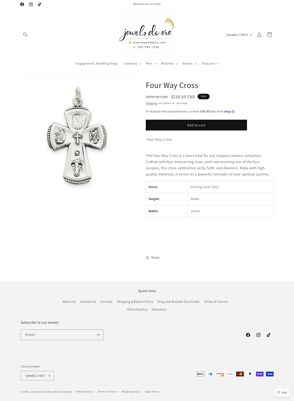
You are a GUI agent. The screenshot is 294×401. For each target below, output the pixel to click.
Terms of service (107, 391)
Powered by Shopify (60, 391)
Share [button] (155, 257)
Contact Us (88, 302)
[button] (26, 35)
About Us (69, 302)
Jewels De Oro (39, 391)
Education (159, 309)
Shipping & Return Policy (135, 302)
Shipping (151, 103)
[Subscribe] (98, 334)
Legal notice (152, 391)
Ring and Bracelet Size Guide (178, 302)
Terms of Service (216, 302)
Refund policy (137, 309)
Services (106, 302)
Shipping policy (130, 391)
